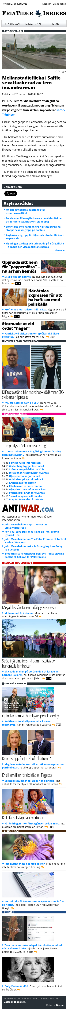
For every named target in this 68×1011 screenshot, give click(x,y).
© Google (60, 71)
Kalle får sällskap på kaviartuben (23, 817)
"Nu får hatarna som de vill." (22, 403)
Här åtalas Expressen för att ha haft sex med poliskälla (45, 297)
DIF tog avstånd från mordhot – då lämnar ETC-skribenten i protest (33, 394)
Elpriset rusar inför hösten (25, 462)
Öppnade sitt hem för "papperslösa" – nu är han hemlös (21, 266)
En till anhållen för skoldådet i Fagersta (27, 775)
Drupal (60, 1005)
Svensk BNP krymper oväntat (27, 492)
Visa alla (60, 250)
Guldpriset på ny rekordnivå (26, 479)
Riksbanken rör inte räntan (25, 486)
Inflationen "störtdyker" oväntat (29, 472)
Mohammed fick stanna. (19, 613)
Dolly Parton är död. (17, 986)
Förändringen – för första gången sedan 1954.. (32, 823)
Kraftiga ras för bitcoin (22, 482)
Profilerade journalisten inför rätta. (26, 309)
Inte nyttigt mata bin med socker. (25, 863)
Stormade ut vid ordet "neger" (18, 326)
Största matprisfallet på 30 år (26, 469)
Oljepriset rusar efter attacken (27, 489)
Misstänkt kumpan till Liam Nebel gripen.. (30, 780)
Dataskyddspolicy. (15, 1001)
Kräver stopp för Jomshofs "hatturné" (26, 758)
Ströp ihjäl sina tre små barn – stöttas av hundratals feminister (28, 663)
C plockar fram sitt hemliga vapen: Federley (30, 715)
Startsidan (12, 23)
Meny (55, 23)
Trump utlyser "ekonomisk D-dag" (24, 445)
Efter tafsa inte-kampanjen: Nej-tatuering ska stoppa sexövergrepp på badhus (33, 228)
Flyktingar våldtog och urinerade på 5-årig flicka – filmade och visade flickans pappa (35, 245)
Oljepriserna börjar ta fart (24, 476)
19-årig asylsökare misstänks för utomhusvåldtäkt (25, 211)
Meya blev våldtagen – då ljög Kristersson (29, 607)
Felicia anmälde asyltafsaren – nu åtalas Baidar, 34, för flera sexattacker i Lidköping (34, 220)
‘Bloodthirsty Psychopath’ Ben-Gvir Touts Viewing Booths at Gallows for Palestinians (34, 555)
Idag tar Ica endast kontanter (26, 499)
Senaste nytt (34, 23)
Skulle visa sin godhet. (18, 276)
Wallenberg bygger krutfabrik (27, 466)
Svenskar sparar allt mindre (25, 496)
